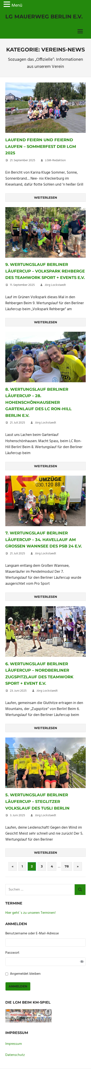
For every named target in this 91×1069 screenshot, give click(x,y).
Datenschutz (15, 1055)
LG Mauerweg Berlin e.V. (44, 16)
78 (67, 866)
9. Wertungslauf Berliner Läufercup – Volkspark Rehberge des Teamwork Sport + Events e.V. (45, 271)
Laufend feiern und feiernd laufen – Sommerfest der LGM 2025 (40, 146)
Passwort (12, 953)
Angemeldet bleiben (25, 974)
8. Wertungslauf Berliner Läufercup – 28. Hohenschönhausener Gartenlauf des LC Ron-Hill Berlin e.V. (38, 402)
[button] (7, 5)
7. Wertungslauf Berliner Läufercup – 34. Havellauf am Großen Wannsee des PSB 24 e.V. (43, 540)
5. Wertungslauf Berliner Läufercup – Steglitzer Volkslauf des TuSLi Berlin (37, 801)
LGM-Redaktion (55, 160)
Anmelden (18, 986)
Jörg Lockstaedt (55, 285)
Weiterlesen (45, 198)
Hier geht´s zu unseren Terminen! (30, 913)
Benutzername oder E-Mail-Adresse (32, 933)
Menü (16, 5)
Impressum (13, 1044)
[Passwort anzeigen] (82, 962)
